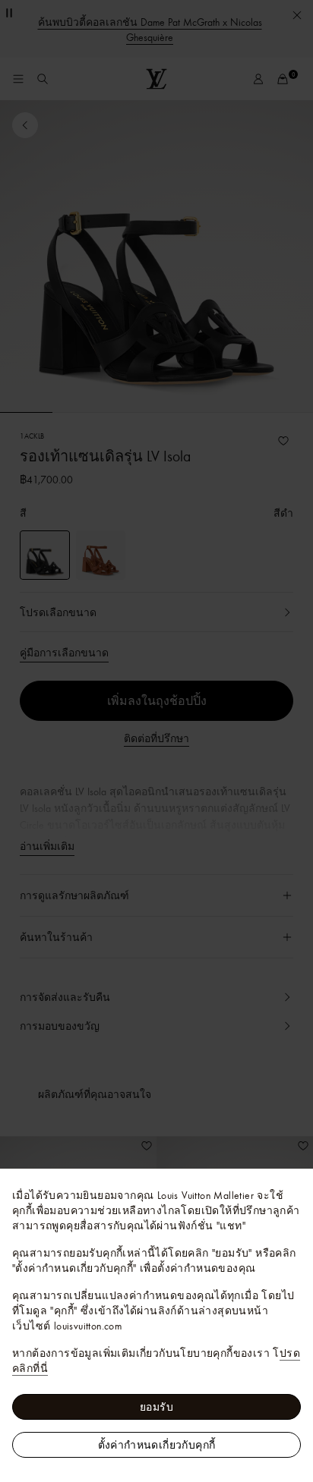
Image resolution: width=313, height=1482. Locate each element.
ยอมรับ (156, 1407)
